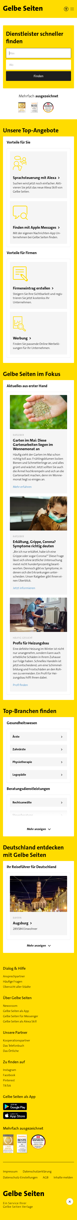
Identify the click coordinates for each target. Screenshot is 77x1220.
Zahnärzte (38, 749)
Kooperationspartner (16, 1040)
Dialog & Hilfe (14, 968)
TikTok (7, 1085)
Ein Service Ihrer (18, 1204)
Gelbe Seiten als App (16, 1011)
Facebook (9, 1075)
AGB (45, 1177)
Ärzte (38, 736)
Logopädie (38, 774)
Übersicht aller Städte (17, 987)
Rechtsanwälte (38, 802)
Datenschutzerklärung (37, 1171)
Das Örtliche (11, 1051)
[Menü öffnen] (72, 8)
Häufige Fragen (12, 981)
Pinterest (9, 1080)
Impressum (10, 1171)
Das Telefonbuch (13, 1046)
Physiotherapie (38, 762)
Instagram (9, 1070)
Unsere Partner (15, 1032)
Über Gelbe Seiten (17, 997)
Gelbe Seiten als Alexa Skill (20, 1021)
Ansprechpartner (14, 976)
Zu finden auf (14, 1062)
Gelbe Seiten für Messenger (20, 1016)
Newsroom (10, 1006)
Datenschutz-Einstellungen (20, 1177)
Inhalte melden (63, 1177)
